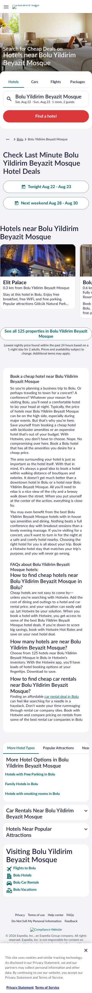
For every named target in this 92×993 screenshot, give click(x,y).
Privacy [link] (20, 915)
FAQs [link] (70, 915)
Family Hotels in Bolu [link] (21, 784)
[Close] (85, 950)
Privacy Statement (20, 987)
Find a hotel (46, 116)
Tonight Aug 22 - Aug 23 (49, 187)
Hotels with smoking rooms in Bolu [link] (32, 794)
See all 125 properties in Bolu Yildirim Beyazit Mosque (46, 333)
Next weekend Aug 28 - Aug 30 (49, 203)
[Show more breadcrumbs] (7, 139)
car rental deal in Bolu (61, 697)
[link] (46, 869)
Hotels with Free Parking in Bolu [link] (30, 774)
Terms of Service (47, 987)
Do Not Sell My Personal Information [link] (37, 921)
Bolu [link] (20, 139)
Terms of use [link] (36, 915)
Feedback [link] (71, 921)
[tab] (13, 82)
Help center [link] (55, 915)
